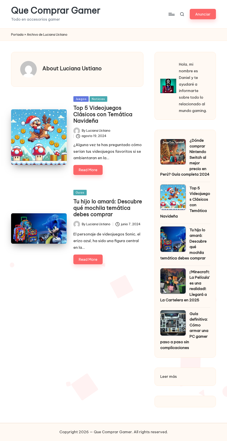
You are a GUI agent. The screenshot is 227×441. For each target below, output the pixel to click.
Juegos (81, 99)
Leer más (168, 377)
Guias (80, 192)
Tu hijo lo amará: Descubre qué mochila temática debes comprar (107, 208)
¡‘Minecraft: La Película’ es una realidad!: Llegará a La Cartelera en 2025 (185, 286)
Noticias (98, 99)
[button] (203, 14)
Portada (17, 35)
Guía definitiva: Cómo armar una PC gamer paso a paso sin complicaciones (184, 330)
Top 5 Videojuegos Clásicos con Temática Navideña (102, 114)
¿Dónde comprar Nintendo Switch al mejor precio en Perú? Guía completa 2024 (184, 157)
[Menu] (171, 14)
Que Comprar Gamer (55, 10)
